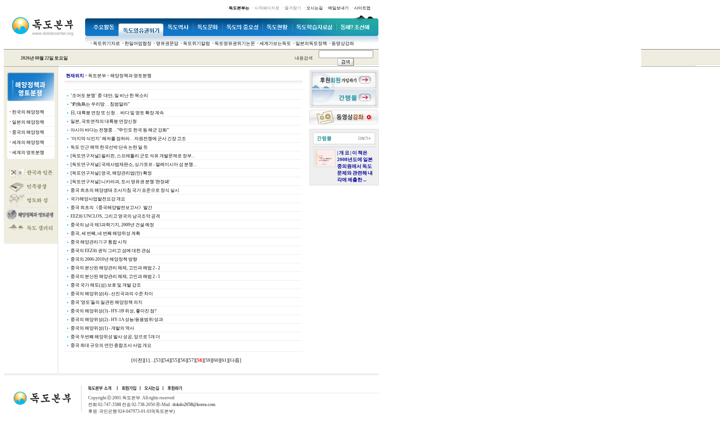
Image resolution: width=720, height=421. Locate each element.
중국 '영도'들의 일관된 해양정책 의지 (106, 302)
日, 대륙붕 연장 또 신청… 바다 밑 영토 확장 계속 (117, 112)
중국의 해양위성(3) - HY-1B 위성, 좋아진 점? (113, 311)
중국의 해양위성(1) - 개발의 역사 (102, 328)
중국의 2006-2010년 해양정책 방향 (103, 259)
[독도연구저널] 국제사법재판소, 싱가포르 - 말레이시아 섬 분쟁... (133, 164)
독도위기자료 (106, 43)
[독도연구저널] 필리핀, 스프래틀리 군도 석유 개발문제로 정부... (132, 155)
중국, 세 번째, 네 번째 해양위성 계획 (105, 233)
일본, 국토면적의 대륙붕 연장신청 (103, 121)
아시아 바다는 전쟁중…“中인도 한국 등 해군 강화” (119, 130)
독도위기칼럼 (196, 43)
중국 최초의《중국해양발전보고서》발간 (111, 207)
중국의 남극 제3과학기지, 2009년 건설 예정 (112, 224)
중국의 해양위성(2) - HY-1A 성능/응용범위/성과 (116, 319)
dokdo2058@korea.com (193, 404)
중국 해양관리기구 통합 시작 (98, 242)
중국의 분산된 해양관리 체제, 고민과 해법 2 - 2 (115, 267)
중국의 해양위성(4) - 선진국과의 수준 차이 (111, 293)
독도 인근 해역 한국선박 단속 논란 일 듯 (109, 147)
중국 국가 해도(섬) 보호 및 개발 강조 (105, 285)
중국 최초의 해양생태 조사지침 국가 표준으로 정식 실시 (124, 190)
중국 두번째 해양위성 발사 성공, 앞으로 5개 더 (115, 336)
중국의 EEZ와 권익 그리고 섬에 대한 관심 (110, 250)
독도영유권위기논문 (234, 43)
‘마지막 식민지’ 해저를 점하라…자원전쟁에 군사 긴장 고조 (128, 138)
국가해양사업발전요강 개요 (97, 199)
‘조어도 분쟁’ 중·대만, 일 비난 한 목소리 (109, 95)
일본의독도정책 (311, 43)
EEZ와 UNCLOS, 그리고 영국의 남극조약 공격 (115, 216)
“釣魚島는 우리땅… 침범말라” (100, 104)
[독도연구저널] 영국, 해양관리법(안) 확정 (111, 173)
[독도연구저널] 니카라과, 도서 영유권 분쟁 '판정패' (120, 181)
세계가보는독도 (275, 43)
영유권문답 (167, 43)
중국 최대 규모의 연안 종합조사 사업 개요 (111, 345)
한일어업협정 (138, 43)
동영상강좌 (343, 43)
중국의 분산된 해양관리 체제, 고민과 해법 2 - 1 (115, 276)
